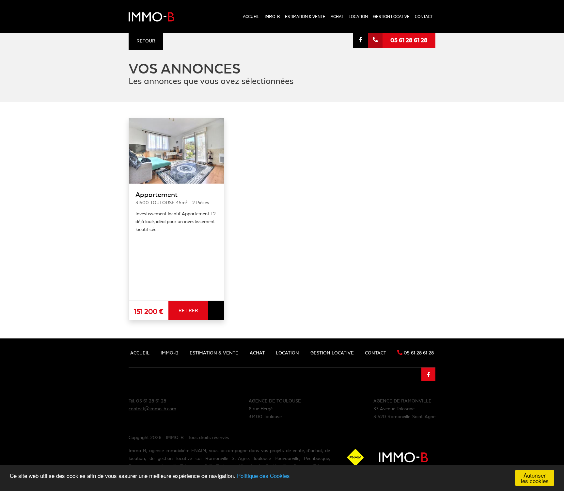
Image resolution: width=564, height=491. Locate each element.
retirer (188, 310)
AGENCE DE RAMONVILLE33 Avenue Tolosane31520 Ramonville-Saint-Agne (404, 408)
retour (145, 40)
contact (424, 16)
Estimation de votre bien (311, 26)
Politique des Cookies (263, 475)
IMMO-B (272, 16)
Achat (337, 16)
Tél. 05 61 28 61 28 (147, 400)
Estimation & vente (305, 16)
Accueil (251, 16)
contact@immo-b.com (152, 408)
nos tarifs (296, 50)
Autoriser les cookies (535, 478)
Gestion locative (391, 16)
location (358, 16)
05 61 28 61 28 (409, 40)
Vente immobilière (304, 38)
